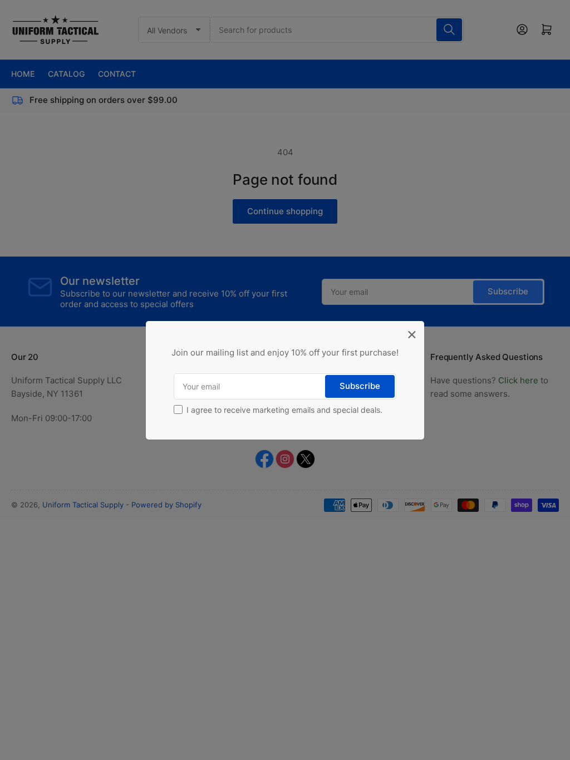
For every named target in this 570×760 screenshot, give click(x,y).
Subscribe (360, 386)
